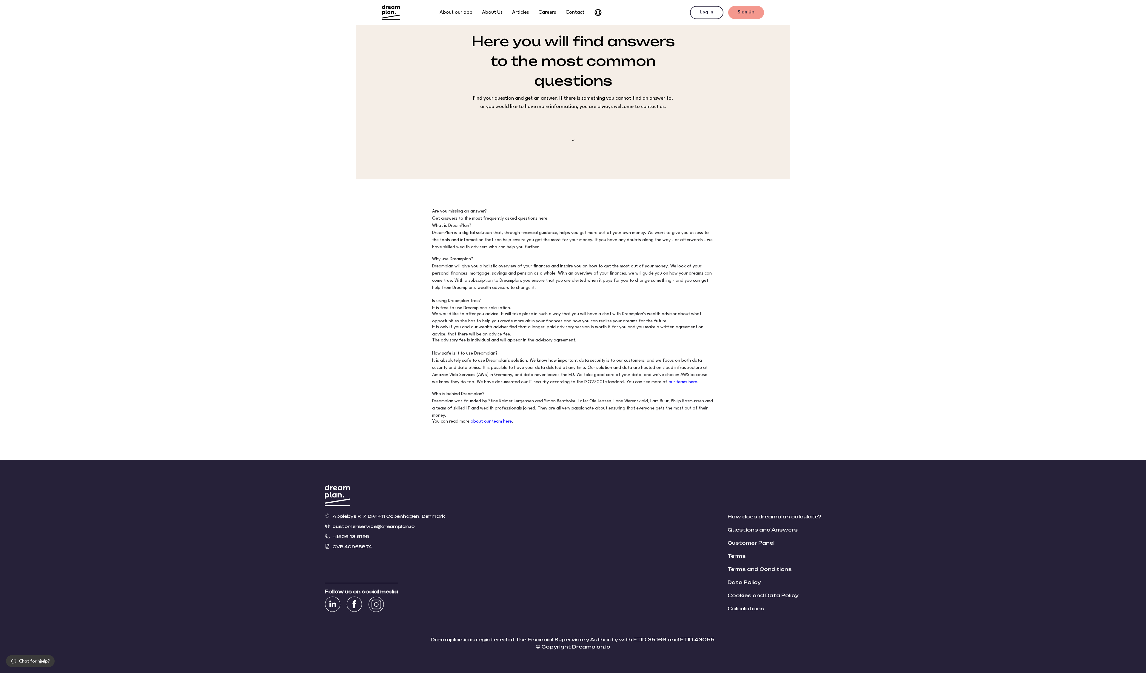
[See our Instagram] (376, 604)
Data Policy (744, 582)
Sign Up (746, 12)
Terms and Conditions (760, 569)
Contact (575, 12)
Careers (547, 12)
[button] (30, 661)
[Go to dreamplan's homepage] (391, 12)
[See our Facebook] (354, 604)
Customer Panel (751, 543)
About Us (492, 12)
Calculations (746, 609)
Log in (706, 12)
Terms (737, 556)
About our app (456, 12)
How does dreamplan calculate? (774, 517)
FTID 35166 (649, 640)
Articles (520, 12)
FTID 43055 (697, 640)
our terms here (682, 382)
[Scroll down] (573, 140)
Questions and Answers (763, 530)
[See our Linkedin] (333, 604)
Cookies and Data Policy (763, 595)
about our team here (491, 421)
